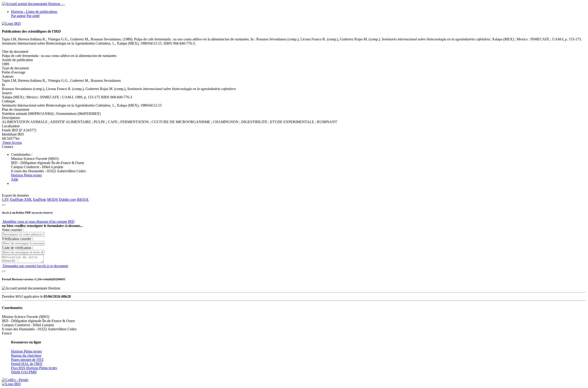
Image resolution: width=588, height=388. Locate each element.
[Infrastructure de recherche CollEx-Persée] (15, 380)
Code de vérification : (17, 248)
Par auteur (18, 16)
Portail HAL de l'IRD (26, 364)
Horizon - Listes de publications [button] (34, 12)
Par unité (33, 16)
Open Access (12, 142)
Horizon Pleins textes (26, 175)
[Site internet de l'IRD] (11, 23)
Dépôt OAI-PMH (24, 372)
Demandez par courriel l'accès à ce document (35, 266)
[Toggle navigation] (63, 5)
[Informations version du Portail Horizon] (11, 384)
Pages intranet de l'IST (27, 360)
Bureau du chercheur (26, 355)
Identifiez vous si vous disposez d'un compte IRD (38, 222)
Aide (14, 179)
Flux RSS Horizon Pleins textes (34, 368)
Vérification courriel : (17, 239)
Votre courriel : (12, 230)
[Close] (4, 205)
